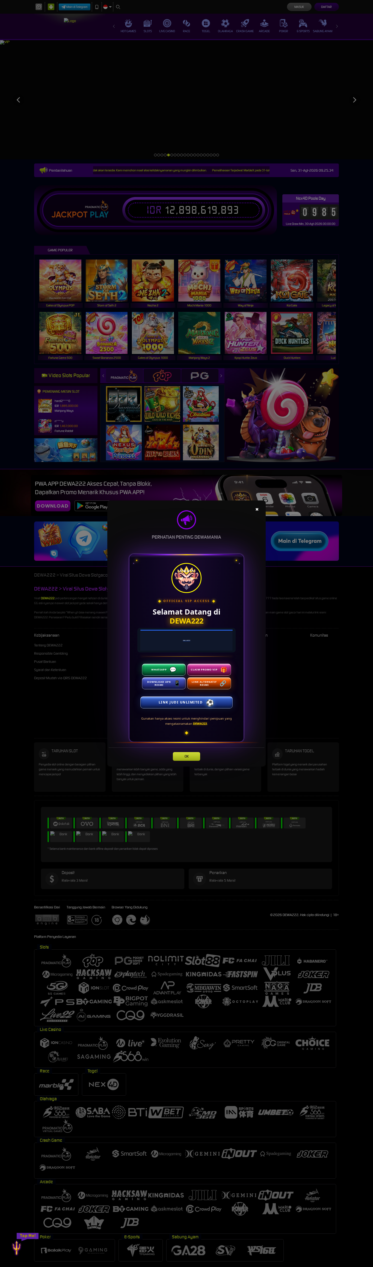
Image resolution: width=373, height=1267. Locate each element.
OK (187, 756)
